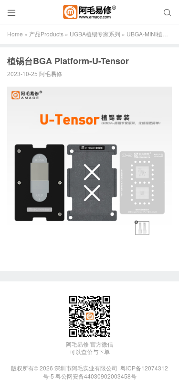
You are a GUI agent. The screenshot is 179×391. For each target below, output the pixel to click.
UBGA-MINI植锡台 (150, 34)
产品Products (46, 34)
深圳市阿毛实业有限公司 (85, 368)
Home (15, 34)
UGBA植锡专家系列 (95, 34)
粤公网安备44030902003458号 (96, 376)
